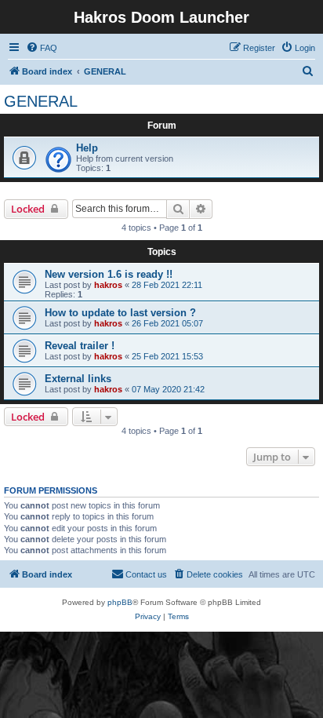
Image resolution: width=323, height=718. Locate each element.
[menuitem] (41, 47)
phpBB (119, 602)
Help (87, 148)
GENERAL (41, 101)
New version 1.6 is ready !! (108, 274)
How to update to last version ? (120, 313)
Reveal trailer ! (79, 346)
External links (78, 379)
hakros (108, 285)
